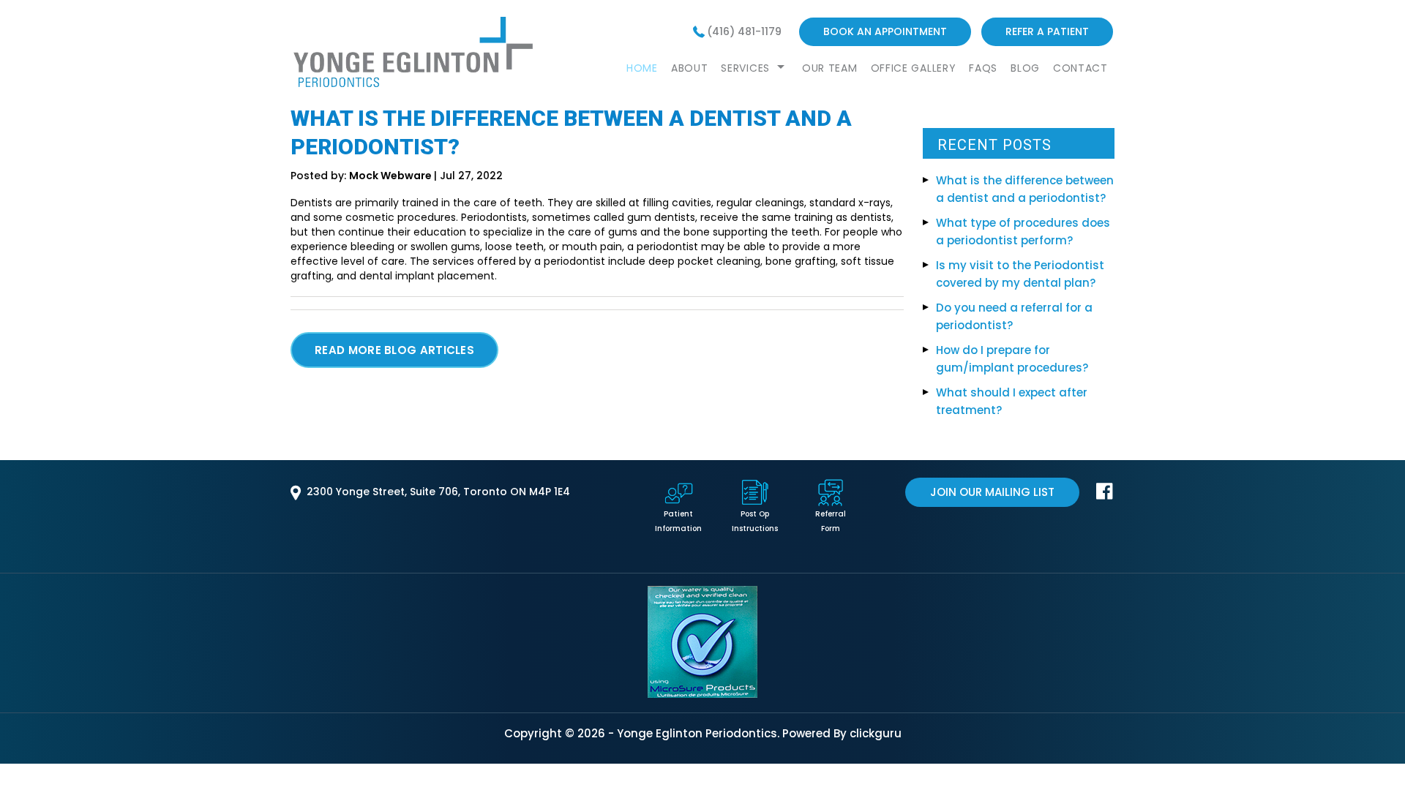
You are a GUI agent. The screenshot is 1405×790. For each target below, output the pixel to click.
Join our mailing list (992, 492)
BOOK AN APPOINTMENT (885, 31)
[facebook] (1104, 496)
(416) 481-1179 (744, 31)
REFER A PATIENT (1047, 31)
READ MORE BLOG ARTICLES (394, 350)
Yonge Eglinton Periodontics (697, 733)
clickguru (876, 733)
